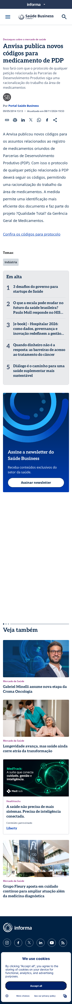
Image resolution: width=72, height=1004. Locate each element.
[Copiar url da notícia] (7, 120)
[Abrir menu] (8, 17)
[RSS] (63, 943)
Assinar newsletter (36, 482)
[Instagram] (7, 943)
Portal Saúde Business (23, 106)
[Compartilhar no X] (31, 120)
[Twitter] (29, 943)
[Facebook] (18, 943)
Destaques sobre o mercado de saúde (24, 39)
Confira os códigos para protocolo (31, 234)
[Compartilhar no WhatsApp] (39, 120)
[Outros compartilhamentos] (55, 120)
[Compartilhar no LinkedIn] (23, 120)
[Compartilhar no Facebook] (47, 120)
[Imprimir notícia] (15, 120)
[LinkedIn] (41, 943)
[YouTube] (52, 943)
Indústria (11, 262)
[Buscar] (64, 17)
